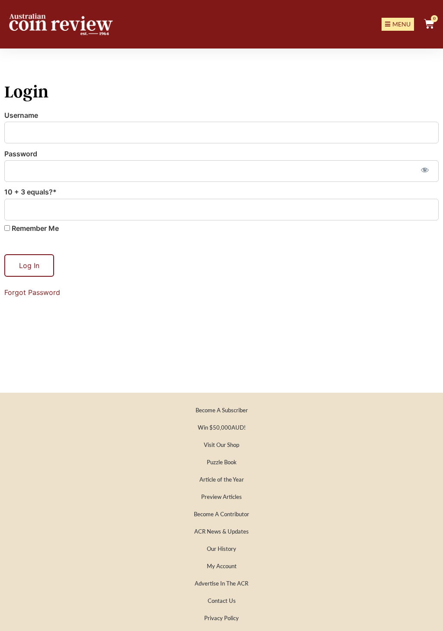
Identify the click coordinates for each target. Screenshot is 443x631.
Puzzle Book (222, 462)
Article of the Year (221, 479)
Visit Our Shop (221, 444)
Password (20, 153)
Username (21, 115)
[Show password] (425, 170)
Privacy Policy (221, 618)
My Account (222, 566)
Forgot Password (32, 292)
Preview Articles (221, 496)
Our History (221, 548)
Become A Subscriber (222, 410)
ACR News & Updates (221, 531)
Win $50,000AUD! (222, 427)
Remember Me (34, 228)
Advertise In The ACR (221, 583)
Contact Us (222, 600)
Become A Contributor (221, 514)
